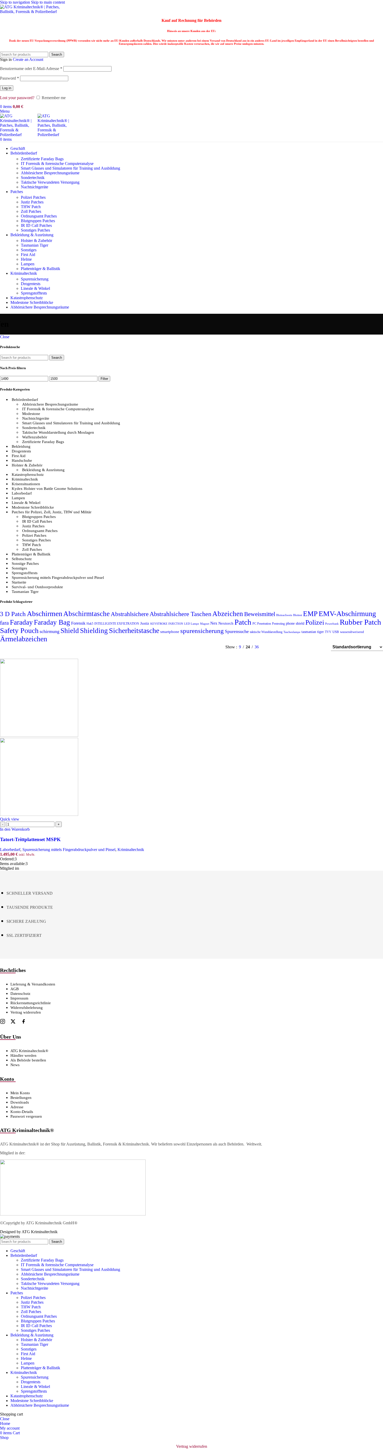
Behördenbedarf (25, 400)
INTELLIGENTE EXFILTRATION (116, 623)
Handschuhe (22, 460)
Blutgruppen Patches (38, 221)
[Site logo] (32, 11)
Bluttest (297, 615)
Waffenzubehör (34, 437)
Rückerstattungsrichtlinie (30, 1003)
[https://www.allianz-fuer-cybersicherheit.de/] (73, 1214)
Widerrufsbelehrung (26, 1008)
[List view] (271, 647)
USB (335, 632)
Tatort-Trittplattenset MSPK (30, 839)
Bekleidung (21, 446)
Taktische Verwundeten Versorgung (50, 182)
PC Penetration (261, 623)
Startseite (19, 582)
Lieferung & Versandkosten (32, 984)
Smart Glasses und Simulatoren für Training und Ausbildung (70, 168)
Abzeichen (227, 614)
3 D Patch (13, 613)
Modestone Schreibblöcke (33, 507)
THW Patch (31, 206)
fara (4, 622)
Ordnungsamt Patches (39, 216)
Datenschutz (20, 993)
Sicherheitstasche (134, 630)
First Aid (28, 254)
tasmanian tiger (312, 632)
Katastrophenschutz (28, 474)
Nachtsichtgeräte (34, 187)
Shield (69, 631)
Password (9, 78)
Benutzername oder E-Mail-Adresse (31, 68)
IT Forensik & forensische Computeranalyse (57, 163)
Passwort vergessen (26, 1116)
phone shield (295, 623)
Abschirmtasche (86, 614)
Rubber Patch (360, 622)
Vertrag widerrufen (25, 1012)
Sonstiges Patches (35, 230)
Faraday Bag (52, 622)
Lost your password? (17, 97)
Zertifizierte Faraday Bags (42, 159)
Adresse (16, 1107)
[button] (15, 829)
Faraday (21, 622)
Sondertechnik (33, 177)
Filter (104, 379)
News (15, 1065)
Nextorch (225, 623)
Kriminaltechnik (25, 479)
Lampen (27, 264)
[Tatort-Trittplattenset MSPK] (39, 735)
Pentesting (278, 623)
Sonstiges (28, 250)
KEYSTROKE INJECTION (166, 623)
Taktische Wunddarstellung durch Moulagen (58, 432)
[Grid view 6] (301, 647)
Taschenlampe (291, 632)
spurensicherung (202, 630)
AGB (14, 989)
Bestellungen (21, 1098)
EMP (310, 614)
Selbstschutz (22, 559)
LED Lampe (191, 623)
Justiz (144, 623)
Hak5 (90, 623)
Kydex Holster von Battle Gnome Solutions (47, 489)
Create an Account (28, 59)
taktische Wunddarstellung (266, 632)
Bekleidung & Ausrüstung (43, 470)
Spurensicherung (34, 279)
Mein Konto (20, 1093)
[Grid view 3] (310, 647)
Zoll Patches (31, 211)
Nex (213, 623)
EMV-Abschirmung (347, 614)
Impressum (19, 998)
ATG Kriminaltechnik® (29, 1051)
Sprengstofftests (34, 293)
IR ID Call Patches (36, 225)
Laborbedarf (22, 493)
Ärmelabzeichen (23, 639)
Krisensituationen (26, 484)
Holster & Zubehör (36, 240)
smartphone (169, 632)
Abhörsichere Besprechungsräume (50, 404)
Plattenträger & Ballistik (40, 268)
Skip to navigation (15, 2)
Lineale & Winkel (35, 288)
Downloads (19, 1102)
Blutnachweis (284, 615)
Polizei (314, 622)
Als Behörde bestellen (28, 1060)
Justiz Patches (32, 202)
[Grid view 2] (281, 647)
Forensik (78, 623)
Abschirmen (44, 614)
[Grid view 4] (320, 647)
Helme (26, 259)
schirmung (49, 631)
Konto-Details (21, 1112)
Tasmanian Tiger (34, 245)
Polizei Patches (33, 197)
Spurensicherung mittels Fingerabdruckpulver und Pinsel (58, 577)
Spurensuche (237, 631)
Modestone (31, 414)
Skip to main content (48, 2)
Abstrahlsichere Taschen (180, 614)
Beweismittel (259, 614)
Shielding (94, 631)
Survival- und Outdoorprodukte (37, 587)
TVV (328, 632)
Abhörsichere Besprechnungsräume (50, 173)
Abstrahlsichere (130, 614)
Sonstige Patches (25, 563)
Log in (6, 88)
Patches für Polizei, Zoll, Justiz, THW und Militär (51, 512)
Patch (242, 622)
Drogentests (30, 283)
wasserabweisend (352, 632)
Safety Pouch (19, 630)
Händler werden (23, 1055)
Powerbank (332, 623)
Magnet (204, 623)
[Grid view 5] (291, 647)
